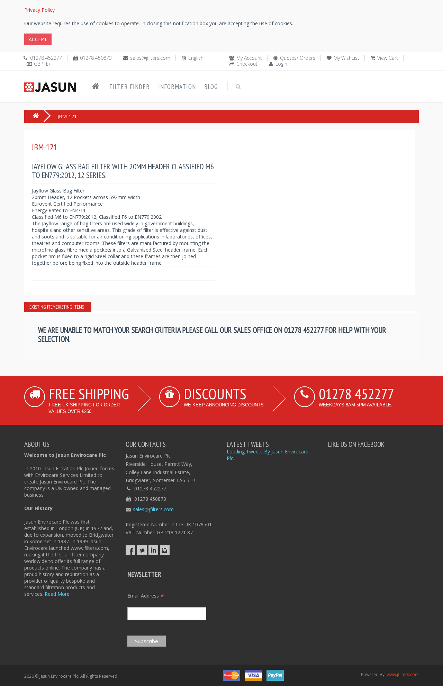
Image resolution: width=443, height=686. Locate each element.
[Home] (96, 86)
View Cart (387, 58)
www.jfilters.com (403, 674)
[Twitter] (142, 550)
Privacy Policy (39, 10)
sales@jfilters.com (150, 58)
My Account (249, 58)
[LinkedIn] (153, 550)
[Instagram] (165, 550)
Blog (211, 87)
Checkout (246, 63)
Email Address (145, 596)
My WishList (346, 58)
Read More (57, 594)
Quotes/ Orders (297, 58)
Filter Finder (129, 87)
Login (281, 63)
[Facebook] (130, 550)
